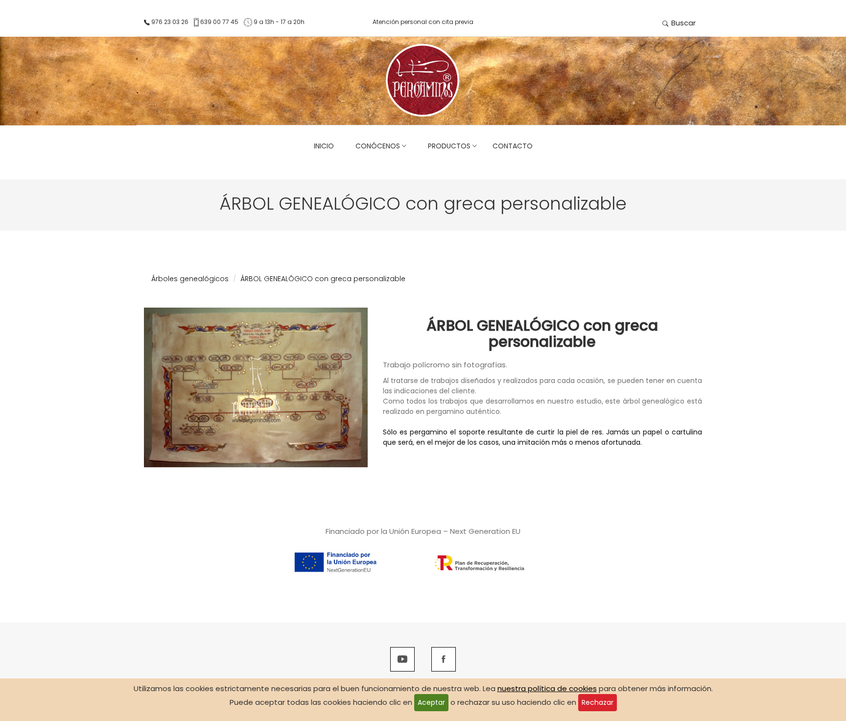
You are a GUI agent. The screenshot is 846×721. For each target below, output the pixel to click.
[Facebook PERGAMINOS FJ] (443, 660)
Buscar (682, 23)
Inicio (324, 146)
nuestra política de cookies (547, 688)
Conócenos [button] (376, 146)
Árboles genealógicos (190, 279)
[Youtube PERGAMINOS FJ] (402, 660)
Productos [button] (447, 146)
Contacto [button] (513, 146)
